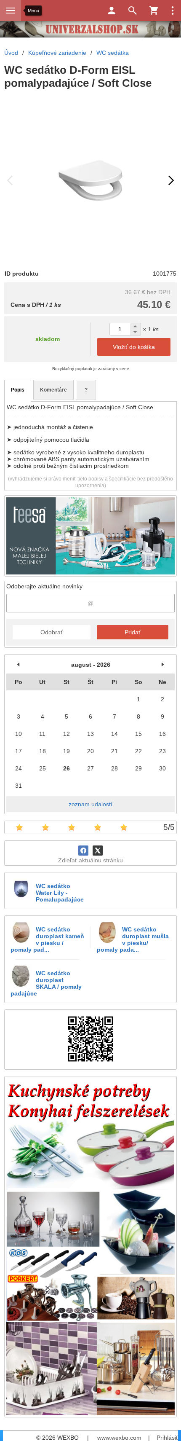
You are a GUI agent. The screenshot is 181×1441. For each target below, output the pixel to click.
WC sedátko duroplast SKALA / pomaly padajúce (46, 983)
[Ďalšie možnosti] (172, 10)
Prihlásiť (167, 1437)
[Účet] (111, 10)
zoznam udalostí (90, 804)
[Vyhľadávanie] (132, 10)
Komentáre (53, 390)
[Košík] (153, 10)
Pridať (133, 632)
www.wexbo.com (119, 1437)
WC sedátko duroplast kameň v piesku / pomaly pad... (47, 939)
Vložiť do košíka (134, 346)
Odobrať (51, 632)
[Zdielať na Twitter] (98, 850)
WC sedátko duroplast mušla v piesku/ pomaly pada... (133, 939)
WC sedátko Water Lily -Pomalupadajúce (60, 893)
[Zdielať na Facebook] (83, 850)
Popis (17, 390)
